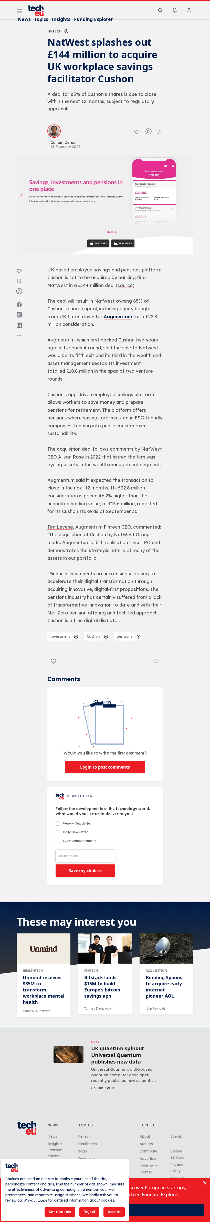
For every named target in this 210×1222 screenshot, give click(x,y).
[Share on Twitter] (19, 314)
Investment (60, 636)
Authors (146, 1143)
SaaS (82, 1151)
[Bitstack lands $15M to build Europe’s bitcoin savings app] (105, 948)
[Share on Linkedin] (19, 325)
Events (176, 1136)
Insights (61, 19)
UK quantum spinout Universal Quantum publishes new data (117, 1055)
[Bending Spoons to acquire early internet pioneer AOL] (166, 948)
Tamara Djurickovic (36, 1011)
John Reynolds (155, 1008)
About (145, 1136)
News (24, 19)
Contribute (148, 1151)
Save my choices (85, 870)
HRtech (54, 31)
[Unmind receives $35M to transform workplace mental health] (43, 948)
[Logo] (38, 10)
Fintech (91, 970)
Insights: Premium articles (54, 1149)
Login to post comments (105, 767)
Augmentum (118, 316)
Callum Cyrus (102, 1088)
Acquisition (156, 970)
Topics (41, 19)
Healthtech (33, 970)
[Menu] (19, 12)
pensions (124, 636)
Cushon (93, 636)
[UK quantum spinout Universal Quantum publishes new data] (68, 1054)
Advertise (148, 1158)
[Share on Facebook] (19, 304)
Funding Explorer (93, 19)
